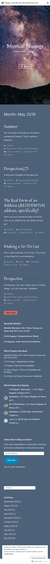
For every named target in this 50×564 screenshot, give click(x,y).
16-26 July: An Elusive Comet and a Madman (23, 376)
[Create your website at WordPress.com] (25, 3)
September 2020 (11, 502)
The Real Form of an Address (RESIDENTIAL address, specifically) (25, 205)
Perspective (13, 278)
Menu (26, 66)
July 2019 (8, 530)
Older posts (11, 313)
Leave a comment (13, 152)
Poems (20, 148)
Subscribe (11, 460)
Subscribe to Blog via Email (17, 439)
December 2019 (11, 518)
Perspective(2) (16, 168)
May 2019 (8, 538)
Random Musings (31, 148)
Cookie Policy (8, 554)
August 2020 (9, 506)
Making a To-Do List (21, 246)
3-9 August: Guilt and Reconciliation (22, 341)
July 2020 (8, 510)
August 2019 (9, 526)
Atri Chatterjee (16, 404)
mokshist (9, 145)
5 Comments (34, 262)
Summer (11, 126)
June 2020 (8, 514)
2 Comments (11, 232)
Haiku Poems (11, 148)
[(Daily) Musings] (25, 58)
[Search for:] (19, 488)
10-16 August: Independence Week (21, 336)
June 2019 (8, 534)
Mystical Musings (25, 46)
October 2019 (10, 522)
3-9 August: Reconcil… (20, 389)
